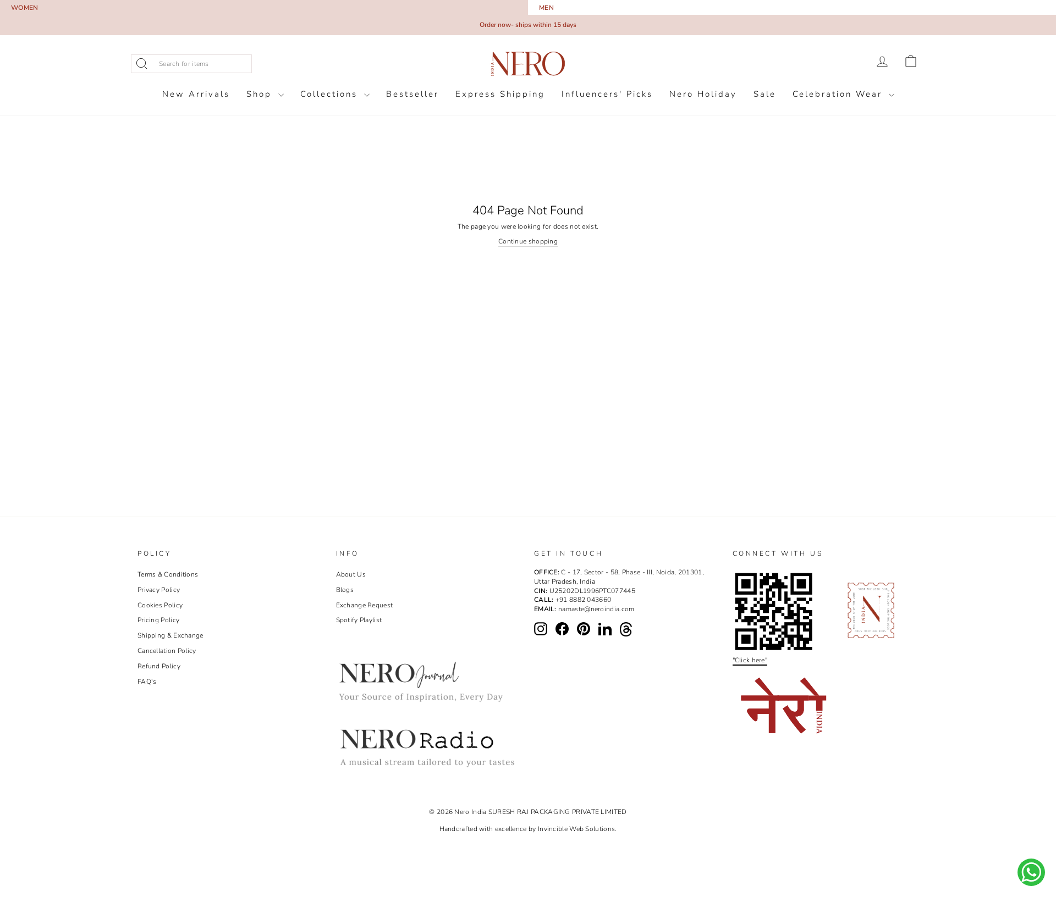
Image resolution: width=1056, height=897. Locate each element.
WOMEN (24, 7)
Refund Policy (159, 666)
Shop (261, 93)
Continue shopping (528, 241)
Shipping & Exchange (171, 635)
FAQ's (147, 681)
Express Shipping (500, 93)
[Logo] (528, 63)
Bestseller (412, 93)
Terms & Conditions (168, 574)
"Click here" (750, 660)
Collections (330, 93)
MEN (546, 7)
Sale (765, 93)
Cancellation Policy (167, 650)
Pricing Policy (158, 620)
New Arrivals (196, 93)
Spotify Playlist (359, 620)
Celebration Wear (839, 93)
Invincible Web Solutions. (577, 828)
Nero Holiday (703, 93)
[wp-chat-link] (1031, 872)
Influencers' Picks (607, 93)
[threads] (626, 629)
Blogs (345, 589)
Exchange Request (364, 605)
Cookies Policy (160, 605)
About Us (351, 574)
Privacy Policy (159, 589)
